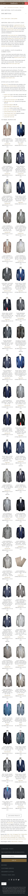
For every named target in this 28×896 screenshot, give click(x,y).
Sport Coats (7, 18)
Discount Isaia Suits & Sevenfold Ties (9, 837)
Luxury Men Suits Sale (9, 116)
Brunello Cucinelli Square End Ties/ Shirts (16, 839)
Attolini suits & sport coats (19, 26)
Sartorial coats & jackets (6, 46)
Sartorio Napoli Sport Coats (10, 111)
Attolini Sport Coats (8, 96)
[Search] (23, 3)
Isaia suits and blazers (8, 28)
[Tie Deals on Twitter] (19, 880)
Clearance (20, 841)
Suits (2, 18)
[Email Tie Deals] (9, 880)
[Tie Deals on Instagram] (14, 880)
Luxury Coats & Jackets (9, 115)
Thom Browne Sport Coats (10, 113)
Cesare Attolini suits (10, 77)
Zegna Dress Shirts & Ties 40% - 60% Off (14, 1)
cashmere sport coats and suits (14, 29)
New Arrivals (14, 841)
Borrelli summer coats (19, 57)
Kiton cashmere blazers (11, 86)
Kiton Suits (6, 108)
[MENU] (0, 3)
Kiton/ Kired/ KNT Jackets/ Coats (11, 106)
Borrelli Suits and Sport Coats (10, 99)
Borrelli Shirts (7, 836)
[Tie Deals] (14, 3)
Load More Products (14, 815)
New (8, 834)
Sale (11, 834)
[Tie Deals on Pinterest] (16, 880)
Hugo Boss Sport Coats (9, 101)
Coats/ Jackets (14, 18)
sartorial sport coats (19, 38)
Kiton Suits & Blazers (15, 836)
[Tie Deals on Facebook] (12, 880)
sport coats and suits (13, 35)
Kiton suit (5, 84)
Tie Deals (7, 887)
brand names (10, 822)
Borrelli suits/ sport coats (14, 63)
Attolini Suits (7, 94)
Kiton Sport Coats (8, 109)
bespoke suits (10, 38)
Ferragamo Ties (16, 834)
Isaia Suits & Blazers (8, 104)
